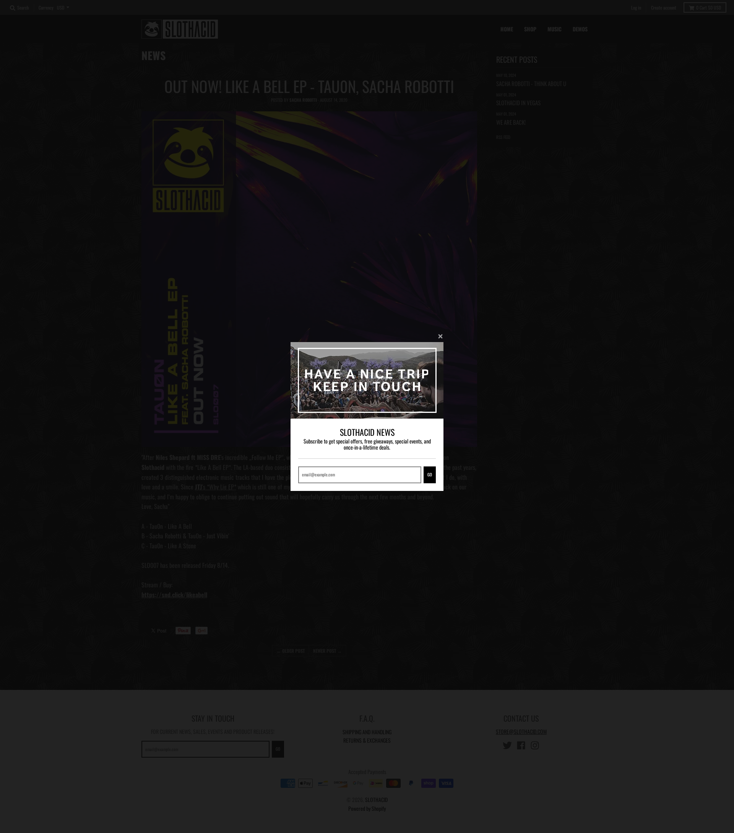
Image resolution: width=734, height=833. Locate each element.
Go (429, 474)
